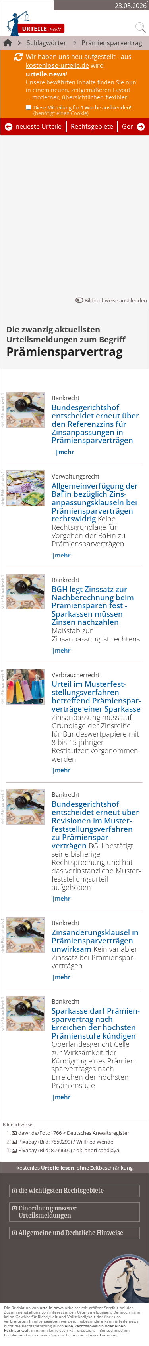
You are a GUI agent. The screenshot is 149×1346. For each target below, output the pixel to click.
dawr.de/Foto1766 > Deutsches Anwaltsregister (73, 1132)
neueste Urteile (38, 126)
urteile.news (52, 1307)
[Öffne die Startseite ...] (52, 23)
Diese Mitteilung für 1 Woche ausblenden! (82, 110)
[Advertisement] (74, 217)
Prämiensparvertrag (111, 42)
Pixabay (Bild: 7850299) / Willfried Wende (65, 1141)
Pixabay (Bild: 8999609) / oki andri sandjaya (68, 1150)
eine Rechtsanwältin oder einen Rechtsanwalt (65, 1328)
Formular (108, 1335)
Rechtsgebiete (92, 126)
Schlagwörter (46, 42)
